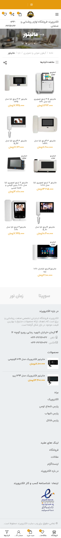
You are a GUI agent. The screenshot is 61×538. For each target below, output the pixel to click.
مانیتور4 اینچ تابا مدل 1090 (16, 228)
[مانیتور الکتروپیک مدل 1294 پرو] (52, 379)
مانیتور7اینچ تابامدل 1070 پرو (45, 270)
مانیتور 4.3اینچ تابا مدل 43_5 (16, 142)
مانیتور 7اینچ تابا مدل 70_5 (45, 228)
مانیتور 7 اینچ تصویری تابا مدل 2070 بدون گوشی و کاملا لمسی (16, 185)
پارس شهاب (51, 413)
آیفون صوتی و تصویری (34, 53)
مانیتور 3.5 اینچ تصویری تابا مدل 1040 (45, 100)
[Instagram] (31, 4)
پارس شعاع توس (48, 406)
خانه (51, 53)
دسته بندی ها (32, 43)
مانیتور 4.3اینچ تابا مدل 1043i (45, 142)
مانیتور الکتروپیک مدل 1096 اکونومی (26, 359)
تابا (19, 53)
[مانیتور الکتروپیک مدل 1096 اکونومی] (52, 363)
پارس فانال (52, 420)
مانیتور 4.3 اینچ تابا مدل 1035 (16, 100)
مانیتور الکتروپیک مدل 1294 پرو (29, 375)
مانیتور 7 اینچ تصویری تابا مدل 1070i (45, 184)
